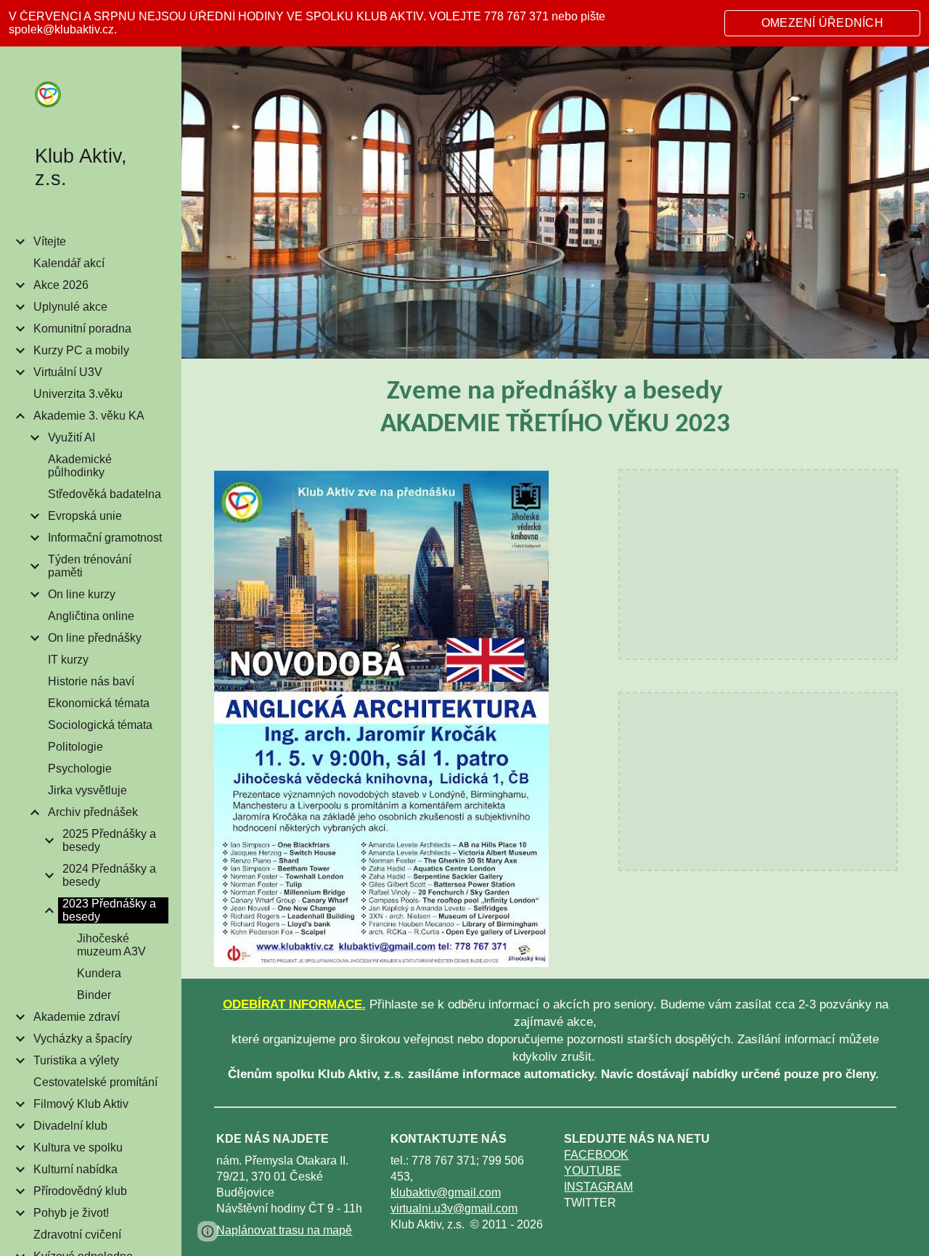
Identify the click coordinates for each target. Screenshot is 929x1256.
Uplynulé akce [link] (70, 307)
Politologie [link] (75, 747)
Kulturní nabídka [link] (75, 1169)
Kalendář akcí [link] (69, 263)
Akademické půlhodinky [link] (80, 465)
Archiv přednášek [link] (93, 812)
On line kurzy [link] (81, 594)
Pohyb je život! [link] (71, 1213)
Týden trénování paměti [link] (89, 566)
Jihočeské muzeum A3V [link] (111, 945)
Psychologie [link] (80, 768)
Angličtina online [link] (91, 616)
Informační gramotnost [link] (105, 537)
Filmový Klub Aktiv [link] (80, 1104)
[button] (911, 66)
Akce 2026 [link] (61, 285)
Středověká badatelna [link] (104, 494)
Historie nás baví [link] (91, 681)
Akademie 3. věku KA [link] (88, 415)
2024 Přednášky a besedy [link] (109, 875)
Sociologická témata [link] (100, 725)
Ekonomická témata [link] (99, 703)
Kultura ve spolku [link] (78, 1147)
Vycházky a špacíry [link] (82, 1038)
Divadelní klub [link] (70, 1126)
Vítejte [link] (49, 241)
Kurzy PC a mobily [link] (81, 350)
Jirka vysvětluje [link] (87, 790)
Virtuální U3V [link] (67, 372)
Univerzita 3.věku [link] (78, 394)
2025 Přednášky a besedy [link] (109, 840)
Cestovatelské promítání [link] (95, 1082)
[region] (464, 23)
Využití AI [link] (71, 437)
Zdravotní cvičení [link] (77, 1234)
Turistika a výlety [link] (76, 1060)
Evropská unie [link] (85, 516)
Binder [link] (94, 995)
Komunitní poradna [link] (82, 328)
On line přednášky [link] (95, 638)
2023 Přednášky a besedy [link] (109, 910)
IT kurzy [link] (68, 659)
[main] (555, 408)
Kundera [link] (99, 973)
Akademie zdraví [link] (76, 1017)
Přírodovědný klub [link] (80, 1191)
